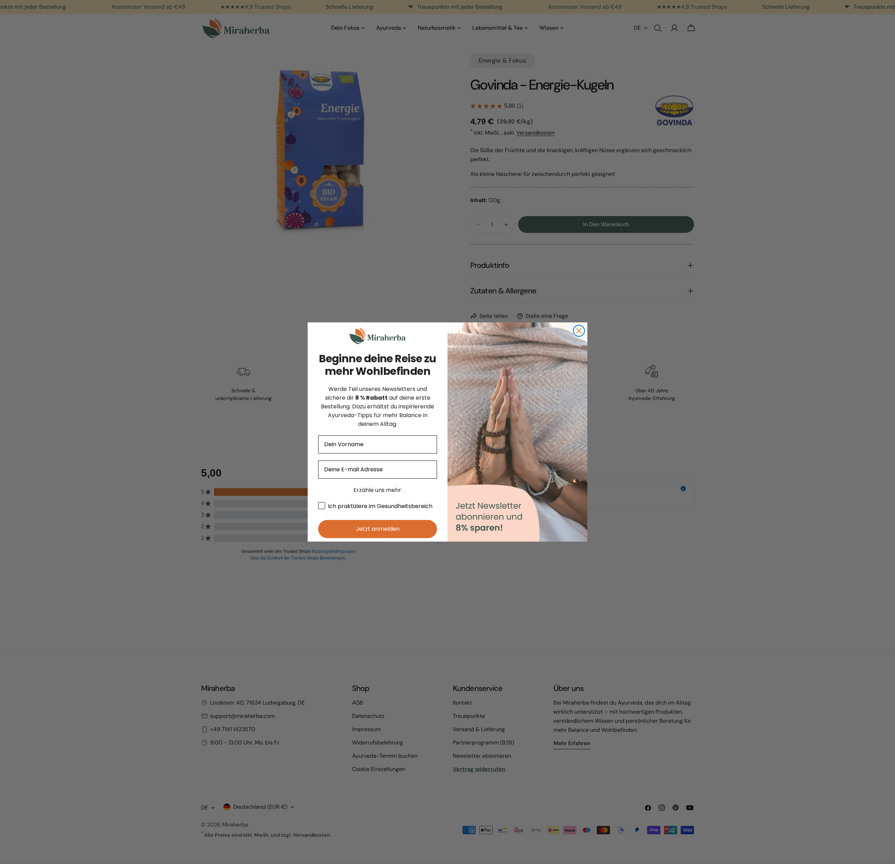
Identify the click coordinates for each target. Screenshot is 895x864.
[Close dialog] (579, 330)
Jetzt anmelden (378, 529)
